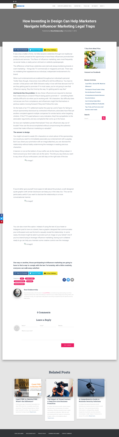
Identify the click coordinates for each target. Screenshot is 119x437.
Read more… (33, 412)
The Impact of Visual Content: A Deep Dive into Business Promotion (59, 401)
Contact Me (77, 6)
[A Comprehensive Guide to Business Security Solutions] (91, 387)
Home (53, 6)
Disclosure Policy (31, 433)
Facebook (13, 2)
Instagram (29, 281)
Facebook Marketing (19, 281)
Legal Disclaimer (19, 433)
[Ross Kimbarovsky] (17, 292)
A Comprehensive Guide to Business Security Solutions (90, 400)
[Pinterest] (1, 221)
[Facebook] (1, 215)
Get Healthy (95, 6)
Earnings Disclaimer (54, 433)
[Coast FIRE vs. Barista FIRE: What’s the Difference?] (28, 387)
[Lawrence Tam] (19, 6)
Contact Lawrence (67, 433)
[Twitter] (1, 218)
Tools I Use (86, 6)
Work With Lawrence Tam (64, 6)
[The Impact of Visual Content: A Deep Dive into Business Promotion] (59, 387)
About (102, 6)
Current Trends (30, 278)
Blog (22, 278)
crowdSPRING (46, 293)
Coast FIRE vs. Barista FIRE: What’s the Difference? (26, 400)
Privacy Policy (42, 433)
